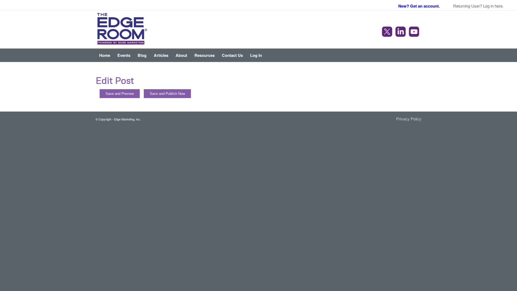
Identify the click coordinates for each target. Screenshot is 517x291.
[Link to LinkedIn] (401, 32)
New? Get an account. (419, 6)
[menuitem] (105, 55)
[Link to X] (387, 32)
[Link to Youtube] (414, 32)
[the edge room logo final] (122, 29)
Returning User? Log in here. (478, 6)
